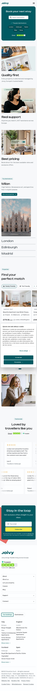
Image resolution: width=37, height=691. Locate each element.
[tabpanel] (19, 309)
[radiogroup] (13, 614)
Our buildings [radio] (7, 614)
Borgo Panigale (6, 628)
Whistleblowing (17, 684)
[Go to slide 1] (17, 368)
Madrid (26, 27)
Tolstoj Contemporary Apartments (8, 634)
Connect (5, 601)
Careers (5, 586)
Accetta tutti (18, 357)
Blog (4, 589)
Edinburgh (19, 27)
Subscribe (18, 529)
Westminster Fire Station (21, 629)
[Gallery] (4, 304)
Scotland (4, 647)
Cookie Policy (5, 684)
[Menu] (34, 3)
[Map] (7, 304)
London (11, 27)
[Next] (34, 286)
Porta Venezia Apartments (5, 638)
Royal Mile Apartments (8, 653)
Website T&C (31, 533)
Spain (18, 647)
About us (6, 579)
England (19, 622)
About (5, 576)
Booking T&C (15, 680)
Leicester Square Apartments (21, 633)
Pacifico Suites (21, 653)
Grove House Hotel (7, 659)
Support (5, 595)
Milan (15, 30)
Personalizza (17, 362)
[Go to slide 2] (19, 368)
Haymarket (4, 656)
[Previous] (3, 286)
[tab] (9, 286)
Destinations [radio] (19, 614)
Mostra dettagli (24, 351)
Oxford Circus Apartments (20, 638)
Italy (3, 622)
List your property (8, 583)
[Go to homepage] (5, 3)
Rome (21, 30)
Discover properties (8, 194)
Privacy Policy (30, 535)
